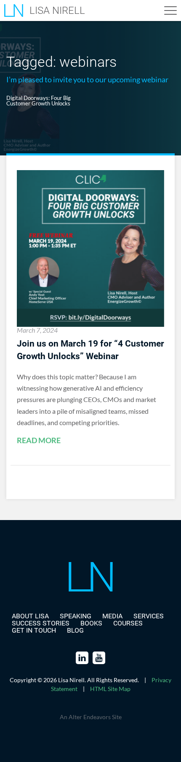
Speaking (75, 616)
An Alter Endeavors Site (91, 716)
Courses (128, 623)
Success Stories (40, 623)
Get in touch (34, 630)
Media (112, 616)
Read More (39, 440)
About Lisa (30, 616)
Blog (75, 630)
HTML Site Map (110, 688)
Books (91, 623)
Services (148, 616)
